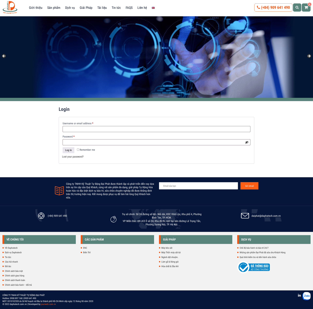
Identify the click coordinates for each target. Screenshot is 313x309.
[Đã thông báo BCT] (253, 272)
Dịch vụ (70, 8)
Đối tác (8, 266)
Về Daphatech (11, 248)
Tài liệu (102, 8)
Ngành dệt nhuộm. (169, 257)
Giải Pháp (86, 8)
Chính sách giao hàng (14, 275)
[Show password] (247, 142)
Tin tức (116, 8)
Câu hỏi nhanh (11, 261)
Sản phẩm (53, 8)
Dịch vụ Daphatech (13, 252)
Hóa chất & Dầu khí (170, 266)
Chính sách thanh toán (15, 280)
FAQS (129, 8)
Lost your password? (73, 156)
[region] (156, 57)
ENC (85, 248)
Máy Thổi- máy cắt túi (171, 252)
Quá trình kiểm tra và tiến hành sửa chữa (258, 257)
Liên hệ (142, 8)
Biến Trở (86, 252)
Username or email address (83, 123)
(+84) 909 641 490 (275, 7)
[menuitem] (153, 7)
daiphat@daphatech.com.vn (266, 215)
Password (73, 136)
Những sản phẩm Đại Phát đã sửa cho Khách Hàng (262, 252)
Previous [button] (4, 56)
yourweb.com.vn (48, 304)
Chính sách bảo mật (14, 271)
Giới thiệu (35, 8)
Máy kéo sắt (166, 248)
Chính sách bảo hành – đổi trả (18, 285)
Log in (68, 150)
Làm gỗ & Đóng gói (170, 261)
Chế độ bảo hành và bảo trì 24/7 (254, 248)
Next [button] (308, 56)
